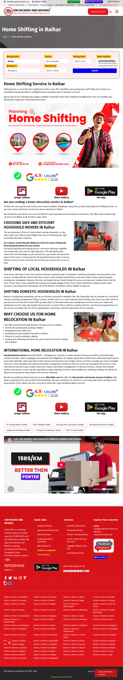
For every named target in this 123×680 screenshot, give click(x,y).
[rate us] (42, 177)
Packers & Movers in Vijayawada (46, 658)
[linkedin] (15, 578)
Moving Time (50, 66)
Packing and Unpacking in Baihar (48, 430)
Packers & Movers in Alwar (44, 619)
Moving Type (79, 56)
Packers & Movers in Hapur (73, 616)
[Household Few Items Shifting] (106, 63)
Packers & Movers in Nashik (44, 651)
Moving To (12, 66)
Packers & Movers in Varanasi (15, 658)
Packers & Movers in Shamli (103, 616)
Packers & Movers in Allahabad (75, 625)
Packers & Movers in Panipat (104, 600)
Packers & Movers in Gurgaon (45, 597)
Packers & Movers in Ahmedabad (16, 625)
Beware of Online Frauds (17, 5)
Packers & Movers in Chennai (15, 635)
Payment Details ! (73, 2)
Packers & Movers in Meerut (44, 610)
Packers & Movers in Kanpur (74, 644)
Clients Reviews (44, 534)
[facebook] (5, 578)
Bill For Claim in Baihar (75, 430)
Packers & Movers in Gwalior (15, 641)
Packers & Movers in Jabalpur (104, 641)
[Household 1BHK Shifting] (106, 66)
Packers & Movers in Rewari (44, 600)
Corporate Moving (75, 530)
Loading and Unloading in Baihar (18, 430)
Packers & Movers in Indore (74, 641)
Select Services (104, 56)
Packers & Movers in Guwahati (104, 635)
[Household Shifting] (106, 61)
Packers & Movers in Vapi (102, 655)
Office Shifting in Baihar (42, 425)
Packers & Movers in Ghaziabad (75, 610)
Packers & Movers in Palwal (14, 604)
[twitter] (10, 578)
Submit (95, 71)
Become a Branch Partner (86, 5)
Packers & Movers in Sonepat (15, 600)
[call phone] (17, 176)
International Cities (75, 553)
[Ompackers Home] (27, 11)
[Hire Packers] (10, 583)
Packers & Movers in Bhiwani (45, 604)
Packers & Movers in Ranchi (14, 655)
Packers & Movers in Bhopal (44, 629)
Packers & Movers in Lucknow (15, 648)
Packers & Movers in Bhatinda (15, 629)
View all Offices (101, 557)
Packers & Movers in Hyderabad (46, 641)
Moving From (13, 56)
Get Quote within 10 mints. (105, 673)
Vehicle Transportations (77, 534)
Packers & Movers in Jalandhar (45, 644)
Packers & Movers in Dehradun (45, 635)
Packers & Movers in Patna (73, 651)
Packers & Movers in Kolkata (104, 644)
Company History (44, 526)
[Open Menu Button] (117, 12)
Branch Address (33, 5)
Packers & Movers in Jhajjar (73, 600)
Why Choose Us (44, 546)
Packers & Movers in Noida (14, 610)
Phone (48, 56)
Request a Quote (46, 5)
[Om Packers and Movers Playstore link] (46, 567)
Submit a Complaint (46, 550)
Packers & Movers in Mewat (73, 597)
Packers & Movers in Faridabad (15, 597)
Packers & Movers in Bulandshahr (17, 616)
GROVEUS (69, 677)
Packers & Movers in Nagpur (15, 651)
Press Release (43, 555)
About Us (91, 671)
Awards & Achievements (47, 530)
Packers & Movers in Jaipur (14, 644)
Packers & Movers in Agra (103, 619)
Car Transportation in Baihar (16, 425)
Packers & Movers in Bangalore (105, 625)
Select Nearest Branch (94, 2)
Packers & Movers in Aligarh (44, 625)
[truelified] (25, 578)
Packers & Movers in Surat (73, 655)
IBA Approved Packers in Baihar (101, 425)
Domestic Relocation (76, 526)
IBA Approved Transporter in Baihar (70, 425)
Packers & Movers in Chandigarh (105, 629)
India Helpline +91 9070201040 (65, 5)
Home (5, 37)
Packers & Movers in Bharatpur (75, 619)
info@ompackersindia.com (106, 529)
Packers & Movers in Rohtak (104, 597)
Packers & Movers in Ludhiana (45, 648)
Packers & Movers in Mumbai (104, 648)
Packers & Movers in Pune (103, 651)
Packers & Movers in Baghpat (45, 616)
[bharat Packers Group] (5, 583)
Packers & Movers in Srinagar (45, 655)
